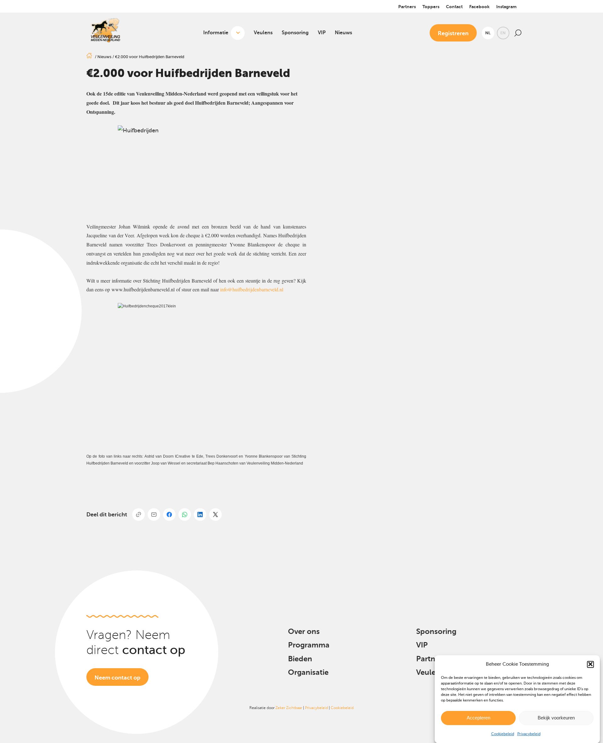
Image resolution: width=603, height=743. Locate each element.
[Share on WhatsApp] (184, 514)
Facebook (479, 6)
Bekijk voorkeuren (556, 717)
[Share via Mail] (154, 514)
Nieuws (343, 33)
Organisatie (308, 672)
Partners (407, 6)
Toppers (430, 6)
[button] (590, 664)
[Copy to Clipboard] (138, 514)
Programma (308, 645)
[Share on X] (215, 514)
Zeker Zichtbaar (288, 708)
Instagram (506, 6)
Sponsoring (295, 33)
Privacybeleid (529, 734)
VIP (322, 33)
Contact (454, 6)
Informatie (215, 33)
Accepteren (478, 717)
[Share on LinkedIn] (200, 514)
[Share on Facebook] (169, 514)
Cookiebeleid (502, 734)
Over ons (304, 631)
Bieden (300, 658)
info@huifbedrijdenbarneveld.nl (251, 289)
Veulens (263, 33)
